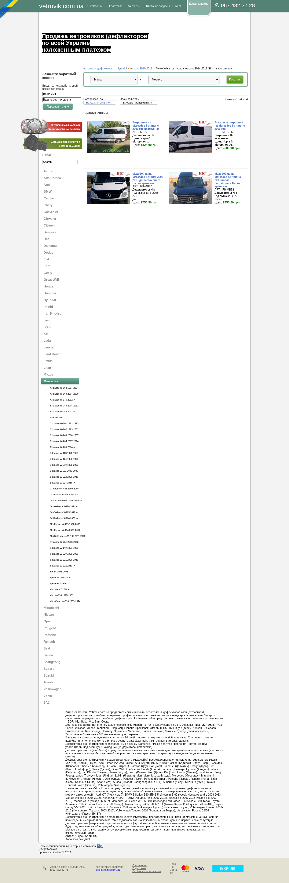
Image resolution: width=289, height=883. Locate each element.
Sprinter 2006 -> (58, 583)
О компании (139, 865)
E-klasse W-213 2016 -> (62, 482)
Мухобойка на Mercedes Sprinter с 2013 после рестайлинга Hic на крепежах (228, 180)
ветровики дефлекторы (98, 68)
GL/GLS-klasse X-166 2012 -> (64, 500)
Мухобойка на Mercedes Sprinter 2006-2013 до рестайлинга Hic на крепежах (148, 178)
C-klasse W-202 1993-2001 (64, 429)
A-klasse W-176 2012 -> (62, 399)
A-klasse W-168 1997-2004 (64, 388)
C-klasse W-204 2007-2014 (64, 441)
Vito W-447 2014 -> (60, 589)
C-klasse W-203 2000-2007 (64, 435)
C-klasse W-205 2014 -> (62, 447)
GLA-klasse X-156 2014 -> (64, 506)
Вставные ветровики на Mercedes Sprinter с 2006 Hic (230, 125)
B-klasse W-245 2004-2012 (64, 405)
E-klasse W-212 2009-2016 (64, 476)
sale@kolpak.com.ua (108, 869)
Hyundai (122, 68)
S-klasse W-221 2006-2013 (64, 559)
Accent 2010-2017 (141, 68)
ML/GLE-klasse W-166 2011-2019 (64, 536)
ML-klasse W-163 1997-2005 (64, 524)
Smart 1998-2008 (59, 571)
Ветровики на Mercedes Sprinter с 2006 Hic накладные (145, 125)
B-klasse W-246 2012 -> (62, 411)
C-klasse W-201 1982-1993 (64, 423)
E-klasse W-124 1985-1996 (64, 459)
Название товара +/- (98, 102)
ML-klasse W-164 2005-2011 (64, 530)
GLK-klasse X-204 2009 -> (64, 518)
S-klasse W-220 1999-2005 (64, 554)
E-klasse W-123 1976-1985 (64, 453)
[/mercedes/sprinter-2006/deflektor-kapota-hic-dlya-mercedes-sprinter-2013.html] (190, 203)
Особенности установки (146, 871)
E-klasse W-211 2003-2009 (64, 471)
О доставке (139, 868)
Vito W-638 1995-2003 (61, 595)
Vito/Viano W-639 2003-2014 (64, 601)
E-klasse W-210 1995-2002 (64, 465)
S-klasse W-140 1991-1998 (64, 548)
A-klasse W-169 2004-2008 (64, 393)
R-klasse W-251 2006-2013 (64, 542)
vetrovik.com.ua (61, 6)
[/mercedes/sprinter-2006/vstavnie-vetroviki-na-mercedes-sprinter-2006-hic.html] (190, 152)
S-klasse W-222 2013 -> (62, 565)
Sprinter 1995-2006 (60, 577)
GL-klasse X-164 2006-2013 (64, 494)
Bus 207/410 (56, 417)
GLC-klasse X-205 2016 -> (64, 512)
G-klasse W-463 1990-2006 (64, 488)
